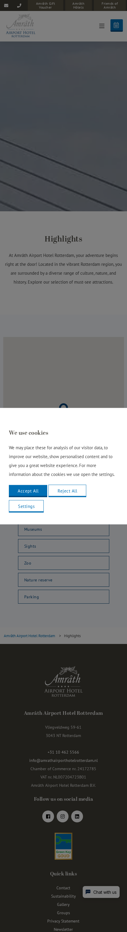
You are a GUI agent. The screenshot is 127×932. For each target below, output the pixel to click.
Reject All (67, 490)
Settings (26, 506)
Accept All (28, 490)
